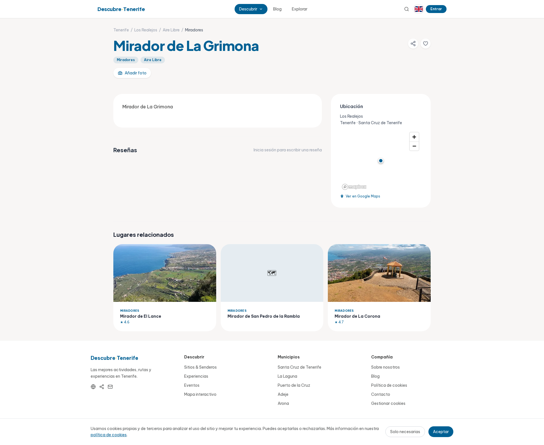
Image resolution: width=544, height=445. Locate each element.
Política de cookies (389, 385)
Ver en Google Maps (363, 196)
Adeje (283, 394)
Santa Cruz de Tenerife (299, 367)
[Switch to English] (419, 9)
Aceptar (441, 431)
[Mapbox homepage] (354, 187)
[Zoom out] (414, 146)
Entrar (436, 9)
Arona (283, 403)
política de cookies (109, 434)
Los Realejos (145, 30)
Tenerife (121, 30)
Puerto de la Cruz (294, 385)
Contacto (380, 394)
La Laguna (287, 376)
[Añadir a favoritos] (425, 43)
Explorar (299, 9)
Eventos (191, 385)
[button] (380, 160)
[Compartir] (413, 43)
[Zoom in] (414, 136)
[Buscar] (406, 9)
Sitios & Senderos (200, 367)
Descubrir (248, 9)
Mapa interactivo (200, 394)
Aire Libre (171, 30)
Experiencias (196, 376)
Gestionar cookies (388, 403)
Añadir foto (135, 73)
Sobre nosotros (385, 367)
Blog (277, 9)
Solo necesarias (405, 431)
